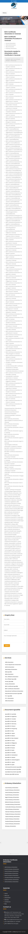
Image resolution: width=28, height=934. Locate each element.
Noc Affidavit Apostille (10, 679)
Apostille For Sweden (10, 752)
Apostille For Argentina (11, 716)
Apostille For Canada (10, 719)
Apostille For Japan (10, 733)
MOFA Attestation (9, 667)
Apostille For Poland (10, 745)
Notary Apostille (9, 681)
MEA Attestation (9, 674)
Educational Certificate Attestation (14, 691)
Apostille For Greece (10, 726)
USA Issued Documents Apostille (13, 767)
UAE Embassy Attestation (10, 867)
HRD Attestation (9, 662)
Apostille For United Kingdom (12, 760)
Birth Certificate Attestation (12, 688)
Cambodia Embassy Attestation (13, 807)
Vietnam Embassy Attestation (13, 811)
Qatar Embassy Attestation (12, 792)
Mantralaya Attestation (11, 669)
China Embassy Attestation (12, 809)
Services (6, 899)
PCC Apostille (8, 696)
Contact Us (7, 901)
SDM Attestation (9, 700)
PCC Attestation (9, 698)
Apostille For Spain (9, 750)
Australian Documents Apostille (13, 772)
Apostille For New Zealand (11, 738)
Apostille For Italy (9, 731)
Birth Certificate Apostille (11, 686)
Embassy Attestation (10, 826)
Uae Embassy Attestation (11, 787)
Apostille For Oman (10, 740)
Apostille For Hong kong (11, 728)
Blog (5, 903)
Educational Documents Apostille (13, 693)
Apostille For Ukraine (10, 757)
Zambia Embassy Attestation (12, 821)
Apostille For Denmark (10, 721)
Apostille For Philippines (11, 743)
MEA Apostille (8, 672)
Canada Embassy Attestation (12, 804)
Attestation (7, 897)
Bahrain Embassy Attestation (12, 802)
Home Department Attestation (13, 664)
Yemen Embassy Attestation (12, 823)
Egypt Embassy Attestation (12, 797)
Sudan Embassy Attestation (12, 819)
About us (6, 895)
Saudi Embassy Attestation (12, 795)
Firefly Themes (21, 931)
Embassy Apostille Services (12, 774)
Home (6, 893)
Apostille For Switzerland (11, 755)
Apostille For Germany (10, 723)
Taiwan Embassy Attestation (12, 816)
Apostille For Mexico (10, 735)
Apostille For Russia (10, 748)
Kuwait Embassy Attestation (12, 790)
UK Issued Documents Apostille (13, 769)
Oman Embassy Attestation (12, 799)
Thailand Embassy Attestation (12, 814)
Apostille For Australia (10, 714)
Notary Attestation (10, 684)
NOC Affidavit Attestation (11, 676)
